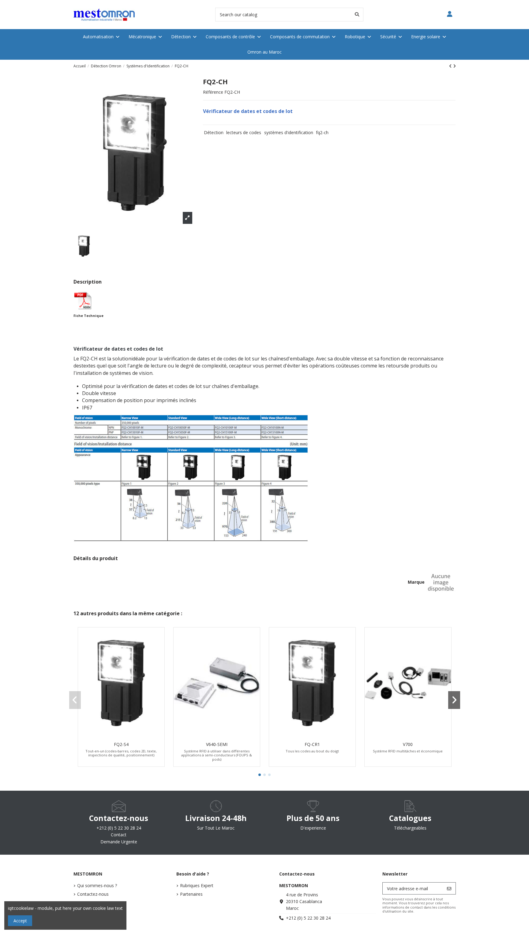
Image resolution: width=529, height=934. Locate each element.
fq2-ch (322, 132)
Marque (416, 582)
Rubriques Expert (196, 885)
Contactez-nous (93, 894)
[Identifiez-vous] (450, 14)
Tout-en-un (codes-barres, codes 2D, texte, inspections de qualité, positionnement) (121, 753)
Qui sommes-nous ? (97, 885)
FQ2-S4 (121, 744)
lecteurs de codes (243, 132)
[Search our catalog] (357, 14)
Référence (213, 92)
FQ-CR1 (312, 744)
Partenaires (191, 894)
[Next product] (454, 66)
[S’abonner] (449, 888)
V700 (408, 744)
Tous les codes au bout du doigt (312, 751)
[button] (259, 775)
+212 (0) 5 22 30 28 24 (308, 918)
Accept (20, 921)
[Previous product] (451, 66)
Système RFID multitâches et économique (408, 751)
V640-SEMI (216, 744)
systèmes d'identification (288, 132)
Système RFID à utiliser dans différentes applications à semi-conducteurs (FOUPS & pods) (216, 755)
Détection (213, 132)
